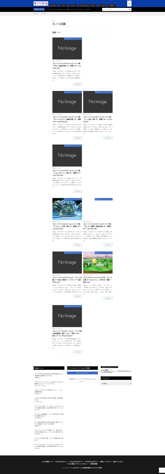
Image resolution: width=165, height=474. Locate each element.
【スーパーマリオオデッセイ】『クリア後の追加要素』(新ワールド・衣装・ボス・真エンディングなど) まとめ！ (67, 333)
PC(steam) (83, 5)
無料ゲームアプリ (105, 461)
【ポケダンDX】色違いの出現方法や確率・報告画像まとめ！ (48, 398)
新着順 (54, 32)
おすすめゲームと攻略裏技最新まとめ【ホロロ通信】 (88, 467)
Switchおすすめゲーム (76, 461)
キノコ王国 (43, 13)
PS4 (63, 5)
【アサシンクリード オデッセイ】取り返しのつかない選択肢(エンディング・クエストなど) (49, 382)
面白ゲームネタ (118, 461)
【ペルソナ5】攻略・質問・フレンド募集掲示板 (47, 438)
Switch (73, 5)
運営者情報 (93, 464)
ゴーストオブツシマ (50, 9)
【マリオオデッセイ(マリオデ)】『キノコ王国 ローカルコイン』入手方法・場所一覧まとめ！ (97, 279)
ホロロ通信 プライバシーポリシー (78, 464)
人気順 (58, 32)
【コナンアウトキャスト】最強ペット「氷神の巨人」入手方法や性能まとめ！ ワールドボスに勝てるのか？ (49, 431)
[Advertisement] (97, 49)
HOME (36, 13)
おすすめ (53, 5)
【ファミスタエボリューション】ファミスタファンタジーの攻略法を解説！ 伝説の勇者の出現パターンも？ (49, 407)
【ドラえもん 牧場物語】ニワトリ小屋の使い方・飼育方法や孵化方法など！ (49, 415)
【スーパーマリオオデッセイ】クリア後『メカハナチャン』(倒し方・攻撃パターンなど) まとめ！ (66, 173)
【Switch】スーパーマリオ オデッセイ (73, 38)
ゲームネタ (102, 5)
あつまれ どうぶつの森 (63, 9)
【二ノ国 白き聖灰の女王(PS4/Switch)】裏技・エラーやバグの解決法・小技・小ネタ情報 (48, 423)
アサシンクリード (80, 9)
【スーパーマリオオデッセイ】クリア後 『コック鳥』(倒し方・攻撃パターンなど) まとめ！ (97, 119)
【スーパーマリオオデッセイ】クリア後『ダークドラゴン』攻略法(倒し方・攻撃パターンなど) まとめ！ (66, 119)
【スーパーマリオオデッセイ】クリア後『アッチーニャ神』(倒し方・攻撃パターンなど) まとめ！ (66, 226)
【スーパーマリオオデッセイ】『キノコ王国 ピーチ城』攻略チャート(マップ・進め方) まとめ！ (67, 279)
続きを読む (77, 84)
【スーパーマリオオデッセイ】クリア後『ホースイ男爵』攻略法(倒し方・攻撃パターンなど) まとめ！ (97, 226)
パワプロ (72, 9)
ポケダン (88, 9)
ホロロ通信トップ (47, 461)
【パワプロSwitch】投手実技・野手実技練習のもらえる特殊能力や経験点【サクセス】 (48, 374)
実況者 (112, 5)
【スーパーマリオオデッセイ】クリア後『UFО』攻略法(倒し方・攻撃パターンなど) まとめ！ (66, 65)
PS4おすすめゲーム (61, 461)
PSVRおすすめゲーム (91, 461)
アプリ (92, 5)
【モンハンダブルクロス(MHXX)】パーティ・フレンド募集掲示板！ (48, 390)
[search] (129, 9)
